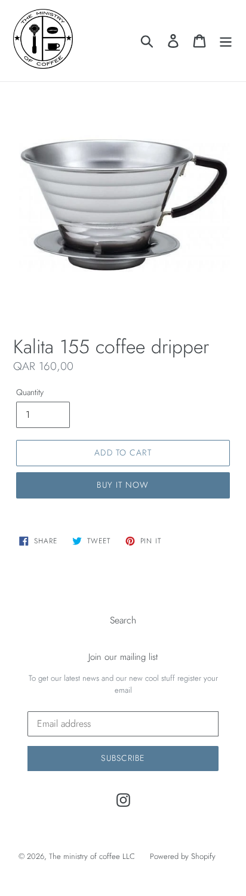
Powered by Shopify (183, 856)
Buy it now (123, 485)
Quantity (30, 392)
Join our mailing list (123, 657)
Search (123, 620)
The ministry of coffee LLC (92, 856)
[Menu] (226, 40)
